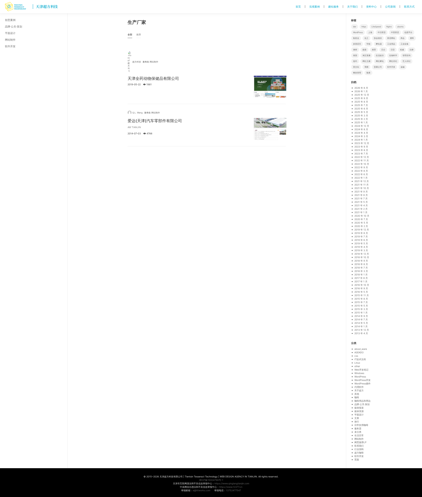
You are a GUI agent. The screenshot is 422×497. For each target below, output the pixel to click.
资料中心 (371, 6)
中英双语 (395, 32)
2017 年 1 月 (360, 281)
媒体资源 (359, 411)
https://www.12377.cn (230, 486)
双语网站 (391, 38)
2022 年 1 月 (361, 177)
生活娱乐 (380, 55)
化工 (366, 38)
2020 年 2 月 (361, 226)
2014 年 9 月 (361, 316)
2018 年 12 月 (361, 253)
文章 (356, 418)
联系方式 (409, 6)
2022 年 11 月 (361, 160)
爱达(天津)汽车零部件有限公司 (155, 120)
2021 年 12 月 (361, 181)
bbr (354, 26)
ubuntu (400, 26)
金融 (403, 67)
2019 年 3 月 (361, 250)
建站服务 (333, 6)
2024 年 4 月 (361, 132)
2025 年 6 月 (361, 108)
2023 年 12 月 (361, 143)
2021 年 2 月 (361, 208)
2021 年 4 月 (361, 205)
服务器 (357, 428)
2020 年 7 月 (361, 219)
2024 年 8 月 (361, 129)
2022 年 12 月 (361, 157)
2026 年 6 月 (361, 87)
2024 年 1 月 (361, 139)
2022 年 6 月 (361, 174)
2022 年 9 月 (361, 167)
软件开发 (10, 46)
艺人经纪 (406, 61)
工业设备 (404, 44)
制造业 (356, 38)
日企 (383, 49)
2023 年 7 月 (361, 153)
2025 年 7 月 (361, 105)
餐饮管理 (357, 72)
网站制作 (10, 39)
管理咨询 (406, 55)
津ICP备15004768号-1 (211, 480)
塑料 (412, 38)
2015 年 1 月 (361, 312)
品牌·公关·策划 (13, 26)
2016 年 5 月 (361, 291)
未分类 (357, 431)
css (356, 355)
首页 (298, 6)
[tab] (130, 35)
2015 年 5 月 (361, 305)
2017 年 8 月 (361, 278)
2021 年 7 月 (361, 198)
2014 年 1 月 (361, 326)
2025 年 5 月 (361, 112)
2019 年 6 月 (361, 240)
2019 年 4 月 (361, 246)
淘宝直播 (366, 55)
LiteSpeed (376, 26)
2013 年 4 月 (361, 333)
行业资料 (359, 449)
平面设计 (10, 33)
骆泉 (368, 72)
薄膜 (366, 67)
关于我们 (352, 6)
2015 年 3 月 (361, 309)
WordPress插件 (362, 383)
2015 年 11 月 (361, 295)
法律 (411, 49)
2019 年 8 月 (361, 233)
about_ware (360, 349)
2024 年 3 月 (361, 136)
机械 (402, 49)
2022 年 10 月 (361, 163)
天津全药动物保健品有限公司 (153, 78)
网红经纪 (393, 61)
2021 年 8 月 (361, 195)
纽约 (355, 61)
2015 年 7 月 (361, 302)
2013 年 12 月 (361, 329)
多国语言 (357, 44)
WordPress (358, 32)
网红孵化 (380, 61)
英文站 (356, 67)
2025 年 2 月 (361, 119)
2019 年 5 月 (361, 243)
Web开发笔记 (361, 369)
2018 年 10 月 (361, 257)
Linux (357, 362)
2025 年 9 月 (361, 98)
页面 (356, 459)
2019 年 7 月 (361, 236)
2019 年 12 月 (361, 229)
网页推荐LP (360, 442)
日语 (393, 49)
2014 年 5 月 (361, 323)
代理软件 (359, 387)
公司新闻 (390, 6)
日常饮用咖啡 (361, 425)
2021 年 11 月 (361, 184)
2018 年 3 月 (361, 271)
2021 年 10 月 (361, 188)
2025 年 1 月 (361, 122)
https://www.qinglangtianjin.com (231, 483)
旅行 (356, 421)
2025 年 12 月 (361, 94)
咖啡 (356, 397)
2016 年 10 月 (361, 284)
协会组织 (378, 38)
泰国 (355, 55)
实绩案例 (314, 6)
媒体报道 (359, 407)
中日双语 (382, 32)
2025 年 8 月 (361, 101)
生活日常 (359, 435)
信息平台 (408, 32)
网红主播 (366, 61)
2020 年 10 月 (361, 215)
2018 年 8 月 (361, 264)
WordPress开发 (362, 380)
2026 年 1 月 (361, 91)
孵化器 (379, 44)
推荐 (374, 49)
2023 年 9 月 (361, 146)
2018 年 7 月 (361, 267)
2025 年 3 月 (361, 115)
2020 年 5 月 (361, 222)
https (364, 26)
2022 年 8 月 (361, 170)
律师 (355, 49)
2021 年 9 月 (361, 191)
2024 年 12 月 (361, 125)
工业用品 (391, 44)
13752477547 (233, 490)
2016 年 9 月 (361, 288)
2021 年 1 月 (360, 212)
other (357, 366)
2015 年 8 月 (361, 298)
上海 (370, 32)
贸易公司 (378, 67)
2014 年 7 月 (361, 319)
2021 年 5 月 (361, 202)
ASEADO (359, 352)
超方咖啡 (359, 452)
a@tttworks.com (201, 490)
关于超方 (359, 390)
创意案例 (10, 20)
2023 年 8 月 (361, 150)
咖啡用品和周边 (362, 400)
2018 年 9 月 (361, 260)
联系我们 (359, 445)
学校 (368, 44)
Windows (359, 373)
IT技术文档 (360, 359)
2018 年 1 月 (361, 274)
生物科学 (393, 55)
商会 (403, 38)
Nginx (389, 26)
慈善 (364, 49)
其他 (356, 393)
